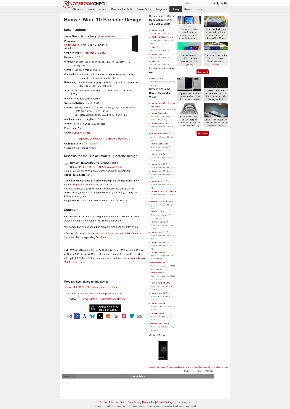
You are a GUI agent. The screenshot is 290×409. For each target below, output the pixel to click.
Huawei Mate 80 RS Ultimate (163, 191)
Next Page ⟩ (202, 72)
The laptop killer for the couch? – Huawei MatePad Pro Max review (216, 60)
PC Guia (83, 167)
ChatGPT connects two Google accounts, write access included (216, 122)
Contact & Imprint (109, 402)
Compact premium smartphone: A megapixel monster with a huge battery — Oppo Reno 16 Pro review (189, 34)
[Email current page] (140, 316)
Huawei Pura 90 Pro (159, 113)
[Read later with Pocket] (116, 316)
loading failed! (69, 376)
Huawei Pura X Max (159, 143)
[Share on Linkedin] (132, 316)
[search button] (214, 3)
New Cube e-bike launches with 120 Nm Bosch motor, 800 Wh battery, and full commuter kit (215, 95)
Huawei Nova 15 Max (160, 123)
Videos (102, 9)
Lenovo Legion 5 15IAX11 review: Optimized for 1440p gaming (189, 60)
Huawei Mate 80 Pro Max (162, 201)
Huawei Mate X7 (158, 211)
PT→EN (96, 167)
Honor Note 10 (157, 78)
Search (188, 9)
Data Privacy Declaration (141, 402)
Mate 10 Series (106, 36)
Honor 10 (155, 61)
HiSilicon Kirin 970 (73, 44)
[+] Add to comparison (90, 138)
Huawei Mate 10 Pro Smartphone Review (103, 299)
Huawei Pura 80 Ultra (160, 323)
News (91, 9)
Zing (75, 184)
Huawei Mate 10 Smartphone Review (101, 293)
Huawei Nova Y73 (158, 313)
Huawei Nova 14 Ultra (160, 282)
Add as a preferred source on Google (108, 308)
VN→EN (85, 184)
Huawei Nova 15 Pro (160, 163)
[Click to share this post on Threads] (84, 316)
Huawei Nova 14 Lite (160, 242)
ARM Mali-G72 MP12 (95, 52)
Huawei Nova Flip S (159, 232)
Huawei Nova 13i (158, 272)
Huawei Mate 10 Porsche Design (81, 287)
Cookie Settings (164, 402)
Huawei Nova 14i (158, 252)
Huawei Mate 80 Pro (160, 181)
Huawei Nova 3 (157, 54)
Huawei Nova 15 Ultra (160, 171)
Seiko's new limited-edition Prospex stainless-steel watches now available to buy (189, 121)
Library (175, 9)
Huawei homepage (81, 132)
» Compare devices (116, 138)
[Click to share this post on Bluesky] (92, 316)
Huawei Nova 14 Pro (160, 293)
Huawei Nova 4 (157, 30)
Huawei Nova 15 (158, 153)
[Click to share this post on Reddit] (108, 316)
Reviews (78, 9)
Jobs (199, 9)
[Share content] (70, 316)
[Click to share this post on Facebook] (76, 316)
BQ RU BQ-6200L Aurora (162, 36)
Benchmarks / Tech (121, 9)
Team (123, 402)
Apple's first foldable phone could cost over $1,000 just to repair (189, 96)
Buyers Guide (144, 9)
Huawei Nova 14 (158, 303)
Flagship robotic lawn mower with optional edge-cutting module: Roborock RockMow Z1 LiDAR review (216, 34)
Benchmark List (104, 237)
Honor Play (155, 47)
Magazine (161, 9)
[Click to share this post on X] (100, 316)
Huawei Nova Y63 (158, 262)
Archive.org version (112, 167)
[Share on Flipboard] (124, 316)
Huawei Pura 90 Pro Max (161, 133)
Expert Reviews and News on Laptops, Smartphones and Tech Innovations (181, 366)
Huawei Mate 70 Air (159, 221)
